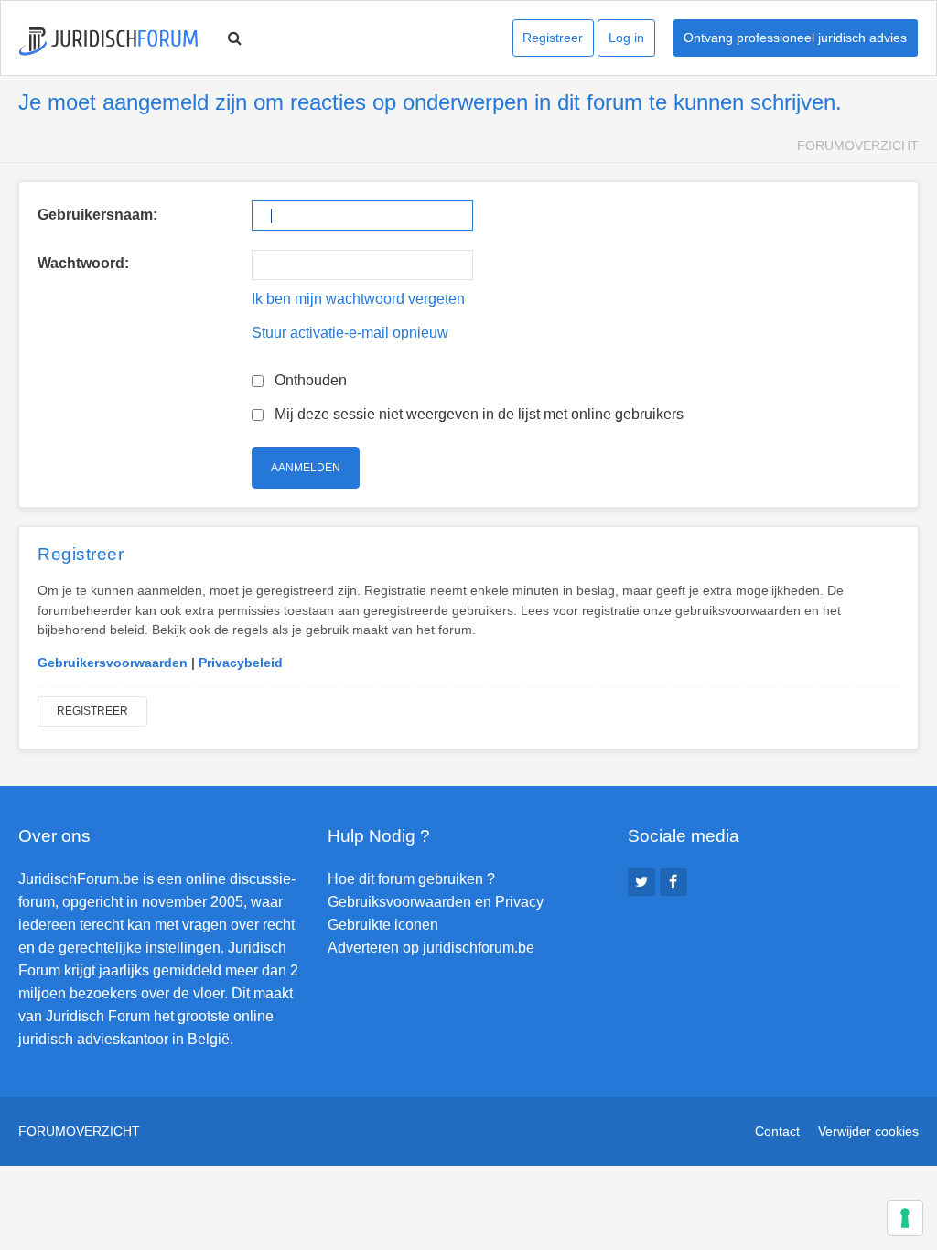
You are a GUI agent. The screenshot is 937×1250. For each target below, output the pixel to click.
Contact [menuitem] (777, 1131)
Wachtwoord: (83, 263)
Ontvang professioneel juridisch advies (795, 37)
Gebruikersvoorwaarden (113, 662)
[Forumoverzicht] (108, 41)
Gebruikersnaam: (97, 214)
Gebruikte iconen (383, 924)
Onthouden (309, 380)
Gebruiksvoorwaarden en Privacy (436, 902)
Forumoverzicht (858, 145)
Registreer (552, 37)
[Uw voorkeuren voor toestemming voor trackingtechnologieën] (905, 1218)
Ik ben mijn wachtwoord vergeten (358, 299)
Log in (626, 37)
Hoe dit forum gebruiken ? (411, 879)
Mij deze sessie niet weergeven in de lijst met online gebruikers (477, 414)
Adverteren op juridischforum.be (431, 947)
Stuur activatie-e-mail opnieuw (350, 332)
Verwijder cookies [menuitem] (868, 1131)
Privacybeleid (241, 662)
